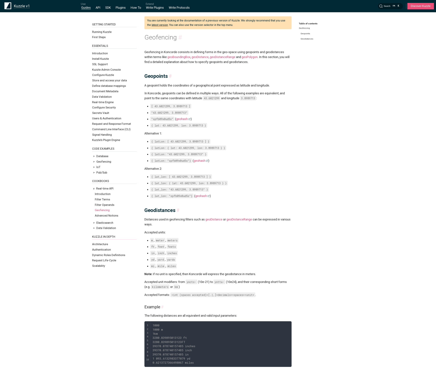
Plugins (121, 7)
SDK (108, 7)
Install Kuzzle (100, 58)
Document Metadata (105, 91)
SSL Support (100, 64)
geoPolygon (250, 57)
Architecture (100, 244)
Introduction (100, 53)
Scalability (98, 265)
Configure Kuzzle (103, 75)
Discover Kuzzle (421, 6)
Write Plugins (155, 7)
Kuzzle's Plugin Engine (106, 140)
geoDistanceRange (222, 57)
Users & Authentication (106, 118)
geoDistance (200, 57)
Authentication (101, 249)
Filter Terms (102, 199)
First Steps (99, 37)
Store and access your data (109, 80)
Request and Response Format (111, 123)
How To (136, 7)
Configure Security (104, 107)
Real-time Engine (103, 102)
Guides (86, 7)
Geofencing (102, 210)
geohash (182, 119)
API (98, 7)
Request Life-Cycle (104, 260)
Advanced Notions (106, 215)
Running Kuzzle (102, 32)
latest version (160, 25)
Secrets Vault (100, 113)
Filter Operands (104, 205)
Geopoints (305, 34)
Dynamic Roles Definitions (108, 255)
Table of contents (308, 23)
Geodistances (307, 39)
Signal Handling (102, 134)
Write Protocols (179, 7)
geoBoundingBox (178, 57)
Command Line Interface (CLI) (111, 129)
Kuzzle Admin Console (106, 69)
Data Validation (102, 96)
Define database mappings (109, 86)
